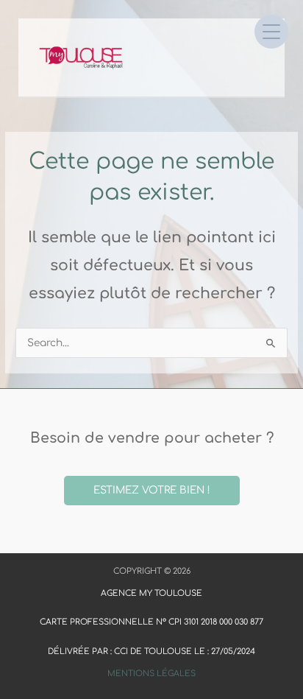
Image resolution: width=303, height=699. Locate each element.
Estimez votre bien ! (151, 490)
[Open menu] (271, 32)
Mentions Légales (151, 673)
